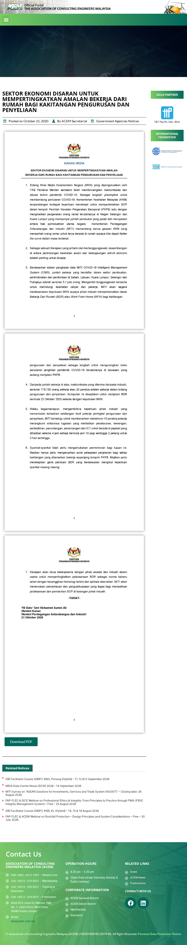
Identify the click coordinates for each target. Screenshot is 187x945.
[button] (6, 19)
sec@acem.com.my (23, 921)
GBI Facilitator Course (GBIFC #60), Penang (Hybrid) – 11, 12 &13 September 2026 (57, 779)
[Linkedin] (143, 903)
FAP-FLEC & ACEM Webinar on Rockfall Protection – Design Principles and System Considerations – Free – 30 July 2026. (75, 818)
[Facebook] (130, 903)
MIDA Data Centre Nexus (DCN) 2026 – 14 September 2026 (43, 786)
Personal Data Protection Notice (159, 934)
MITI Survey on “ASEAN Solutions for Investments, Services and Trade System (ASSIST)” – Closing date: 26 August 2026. (73, 793)
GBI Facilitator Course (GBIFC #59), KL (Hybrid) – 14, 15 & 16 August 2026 (52, 810)
